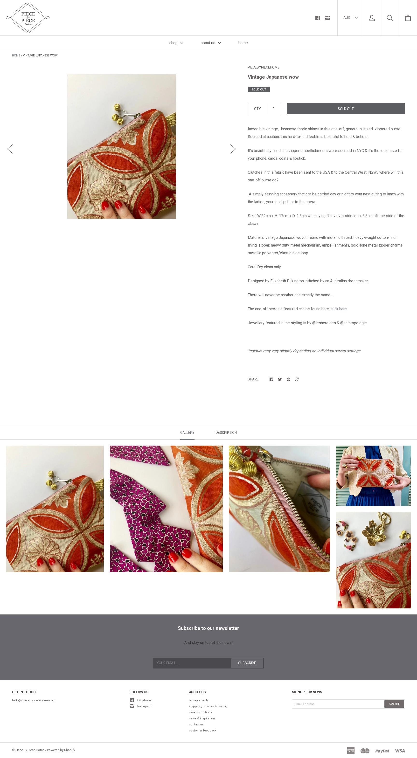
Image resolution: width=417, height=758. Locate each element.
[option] (121, 146)
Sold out (346, 109)
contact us (196, 724)
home (243, 43)
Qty (257, 109)
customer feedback (202, 730)
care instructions (200, 712)
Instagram (144, 706)
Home (16, 55)
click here (338, 309)
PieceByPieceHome (263, 67)
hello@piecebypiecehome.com (34, 700)
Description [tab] (226, 432)
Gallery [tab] (187, 432)
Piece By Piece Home (29, 750)
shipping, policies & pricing (208, 706)
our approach (198, 700)
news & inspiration (202, 718)
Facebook (144, 700)
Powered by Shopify (61, 750)
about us (208, 43)
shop (174, 43)
